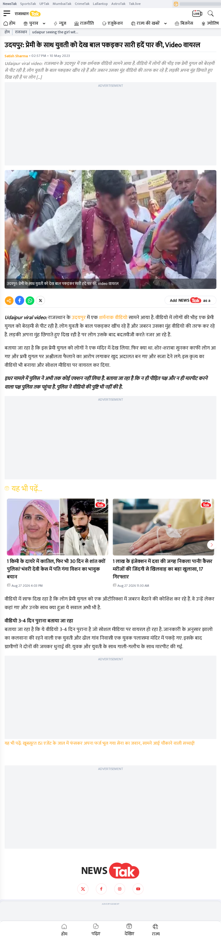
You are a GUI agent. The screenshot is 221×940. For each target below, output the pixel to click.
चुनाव (33, 23)
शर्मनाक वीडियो (113, 317)
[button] (57, 527)
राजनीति (87, 23)
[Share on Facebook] (19, 300)
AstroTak (118, 4)
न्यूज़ (62, 23)
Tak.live (135, 4)
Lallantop (100, 4)
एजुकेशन (115, 23)
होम (12, 23)
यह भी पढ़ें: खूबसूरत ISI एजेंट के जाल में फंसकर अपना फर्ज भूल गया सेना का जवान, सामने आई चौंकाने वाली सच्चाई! (100, 743)
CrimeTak (82, 4)
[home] (110, 870)
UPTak (44, 4)
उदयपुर (79, 317)
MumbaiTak (62, 4)
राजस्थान (21, 32)
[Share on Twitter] (40, 300)
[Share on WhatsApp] (30, 300)
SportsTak (28, 4)
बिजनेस (186, 23)
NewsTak (10, 4)
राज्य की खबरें (148, 23)
